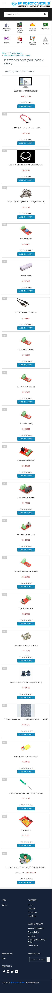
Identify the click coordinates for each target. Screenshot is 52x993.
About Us (31, 909)
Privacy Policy (33, 932)
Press (30, 905)
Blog (3, 958)
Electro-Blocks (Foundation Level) (17, 55)
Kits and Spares (16, 53)
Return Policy (33, 946)
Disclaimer (32, 936)
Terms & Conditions (35, 929)
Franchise (31, 916)
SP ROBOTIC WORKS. (17, 982)
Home (4, 53)
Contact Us (32, 912)
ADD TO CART (26, 106)
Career (4, 905)
